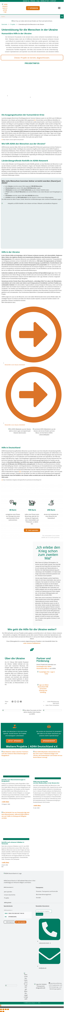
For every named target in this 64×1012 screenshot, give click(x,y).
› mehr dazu (5, 802)
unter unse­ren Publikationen (31, 643)
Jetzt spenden (8, 892)
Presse (32, 1)
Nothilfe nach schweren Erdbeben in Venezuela (13, 843)
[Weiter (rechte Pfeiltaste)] (3, 1011)
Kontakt (53, 1)
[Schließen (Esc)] (8, 1009)
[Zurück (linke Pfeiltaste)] (1, 1011)
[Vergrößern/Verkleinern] (1, 1009)
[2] (20, 471)
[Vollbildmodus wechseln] (3, 1009)
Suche (25, 1)
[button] (13, 701)
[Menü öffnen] (59, 8)
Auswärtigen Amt (42, 666)
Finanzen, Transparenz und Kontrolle (47, 891)
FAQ (38, 1)
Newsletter (45, 1)
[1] (35, 120)
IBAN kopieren (10, 922)
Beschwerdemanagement (43, 894)
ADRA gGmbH (7, 902)
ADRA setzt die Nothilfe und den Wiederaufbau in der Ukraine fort (46, 782)
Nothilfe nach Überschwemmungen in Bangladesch (13, 780)
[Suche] (62, 16)
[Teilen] (6, 1009)
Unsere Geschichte (9, 895)
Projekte (12, 24)
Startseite (4, 24)
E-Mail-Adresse (40, 908)
